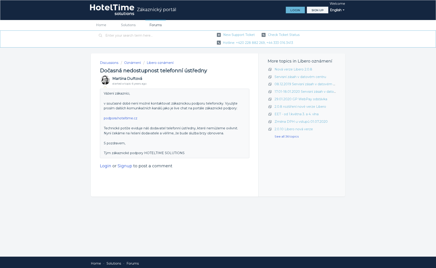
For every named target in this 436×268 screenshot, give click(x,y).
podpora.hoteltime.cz (120, 118)
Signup (125, 165)
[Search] (100, 35)
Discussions (109, 63)
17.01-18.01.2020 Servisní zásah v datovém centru (313, 92)
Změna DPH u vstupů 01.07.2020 (301, 122)
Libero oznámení (160, 63)
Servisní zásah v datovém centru (300, 77)
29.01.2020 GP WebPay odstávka (301, 99)
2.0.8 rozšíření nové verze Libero (300, 107)
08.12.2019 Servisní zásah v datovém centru (309, 84)
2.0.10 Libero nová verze (294, 129)
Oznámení (132, 63)
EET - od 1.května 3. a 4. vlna (297, 114)
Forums (155, 25)
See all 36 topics (287, 136)
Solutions (128, 25)
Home (101, 25)
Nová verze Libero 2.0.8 (293, 69)
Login (105, 165)
